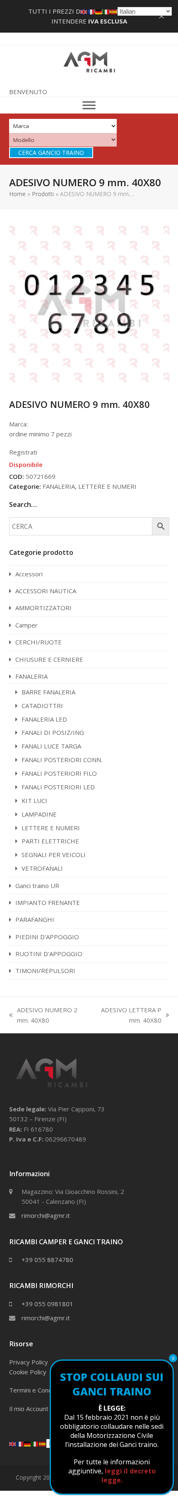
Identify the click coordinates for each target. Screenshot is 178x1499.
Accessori (29, 574)
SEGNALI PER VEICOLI (54, 854)
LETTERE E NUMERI (107, 486)
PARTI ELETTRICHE (50, 841)
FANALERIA (59, 486)
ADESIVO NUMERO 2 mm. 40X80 (43, 1015)
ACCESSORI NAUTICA (45, 591)
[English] (13, 1443)
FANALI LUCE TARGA (51, 746)
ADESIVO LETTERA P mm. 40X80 (127, 1015)
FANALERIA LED (44, 719)
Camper (26, 625)
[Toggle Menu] (89, 105)
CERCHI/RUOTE (38, 642)
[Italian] (35, 1443)
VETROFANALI (42, 868)
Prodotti (43, 194)
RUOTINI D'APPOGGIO (48, 954)
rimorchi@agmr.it (46, 1215)
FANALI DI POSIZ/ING (53, 732)
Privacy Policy (28, 1362)
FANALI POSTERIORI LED (58, 787)
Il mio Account (28, 1408)
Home (17, 194)
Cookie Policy (27, 1372)
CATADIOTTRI (42, 705)
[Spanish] (42, 1443)
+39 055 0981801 (47, 1304)
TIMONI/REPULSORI (45, 970)
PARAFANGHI (34, 919)
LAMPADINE (39, 814)
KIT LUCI (34, 800)
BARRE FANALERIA (48, 692)
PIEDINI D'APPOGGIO (47, 937)
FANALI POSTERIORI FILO (59, 773)
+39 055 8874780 (47, 1259)
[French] (20, 1443)
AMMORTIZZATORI (43, 608)
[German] (27, 1443)
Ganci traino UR (37, 885)
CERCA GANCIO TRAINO (51, 152)
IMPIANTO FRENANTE (47, 902)
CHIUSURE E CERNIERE (49, 659)
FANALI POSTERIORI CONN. (62, 759)
